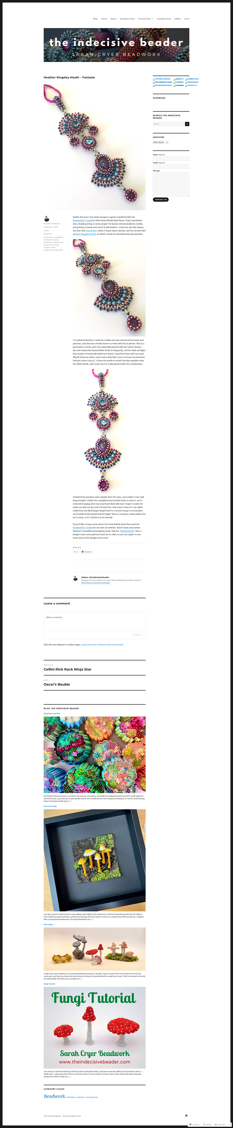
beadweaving (49, 237)
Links (186, 19)
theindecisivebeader (52, 224)
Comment (137, 635)
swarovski (59, 250)
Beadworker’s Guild (82, 220)
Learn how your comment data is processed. (102, 644)
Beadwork (48, 234)
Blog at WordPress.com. (72, 1116)
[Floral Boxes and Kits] (95, 755)
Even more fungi (50, 806)
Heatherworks (127, 531)
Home (104, 19)
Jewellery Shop (127, 19)
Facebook (159, 98)
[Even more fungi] (95, 861)
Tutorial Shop (144, 19)
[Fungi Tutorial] (95, 1029)
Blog (95, 19)
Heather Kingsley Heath (84, 234)
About (113, 19)
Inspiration (80, 1097)
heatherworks (49, 250)
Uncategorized (92, 1097)
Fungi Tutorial (49, 984)
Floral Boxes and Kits (52, 714)
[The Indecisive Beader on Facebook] (186, 1116)
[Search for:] (169, 124)
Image (46, 230)
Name (159, 155)
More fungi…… (49, 924)
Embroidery (70, 1097)
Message (156, 171)
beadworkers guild (51, 240)
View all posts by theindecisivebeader (95, 583)
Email (159, 163)
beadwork (59, 237)
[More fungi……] (95, 950)
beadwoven (48, 242)
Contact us (161, 199)
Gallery (177, 19)
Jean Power (91, 230)
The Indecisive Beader (52, 1116)
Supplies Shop (164, 19)
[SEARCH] (187, 124)
